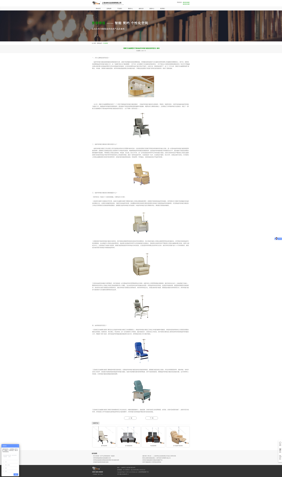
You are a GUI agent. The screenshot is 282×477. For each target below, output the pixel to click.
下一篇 (151, 418)
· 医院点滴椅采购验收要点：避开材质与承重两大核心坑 (156, 458)
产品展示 (119, 8)
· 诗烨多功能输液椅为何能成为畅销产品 (152, 460)
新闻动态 (99, 43)
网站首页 (98, 8)
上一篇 (130, 418)
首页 (95, 43)
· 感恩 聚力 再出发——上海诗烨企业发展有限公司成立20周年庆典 (159, 456)
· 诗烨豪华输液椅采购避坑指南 (100, 462)
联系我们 (162, 8)
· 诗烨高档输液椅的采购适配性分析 (102, 458)
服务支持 (141, 8)
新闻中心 (152, 8)
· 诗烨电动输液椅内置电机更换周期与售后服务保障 (106, 460)
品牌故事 (109, 8)
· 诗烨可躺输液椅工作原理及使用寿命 (151, 462)
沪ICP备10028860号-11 (123, 474)
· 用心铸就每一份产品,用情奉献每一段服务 (104, 456)
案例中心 (130, 8)
